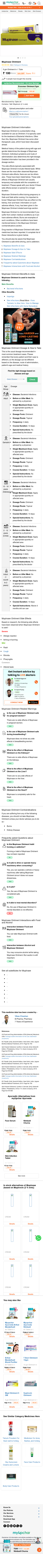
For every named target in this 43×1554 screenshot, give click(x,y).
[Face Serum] (12, 1110)
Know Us (6, 1507)
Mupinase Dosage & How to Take (16, 249)
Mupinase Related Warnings (14, 256)
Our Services (8, 1513)
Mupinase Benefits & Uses (14, 246)
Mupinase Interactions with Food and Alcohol (21, 266)
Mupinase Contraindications (14, 259)
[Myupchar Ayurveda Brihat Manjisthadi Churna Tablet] (12, 1312)
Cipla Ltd (18, 102)
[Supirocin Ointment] (30, 1383)
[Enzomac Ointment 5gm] (9, 92)
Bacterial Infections (15, 289)
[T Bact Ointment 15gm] (30, 1348)
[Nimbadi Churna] (30, 1110)
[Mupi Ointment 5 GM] (12, 1383)
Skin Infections (13, 300)
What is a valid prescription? (18, 111)
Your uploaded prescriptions (19, 117)
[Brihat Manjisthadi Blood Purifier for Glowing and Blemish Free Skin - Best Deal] (12, 1348)
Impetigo (10, 296)
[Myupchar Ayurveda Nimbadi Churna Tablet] (30, 1312)
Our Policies (8, 1510)
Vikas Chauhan (21, 1016)
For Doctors (8, 1516)
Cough (5, 651)
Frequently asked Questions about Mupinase (21, 263)
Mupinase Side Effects (12, 253)
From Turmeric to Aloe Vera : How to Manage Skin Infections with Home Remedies (23, 303)
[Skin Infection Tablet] (12, 1146)
